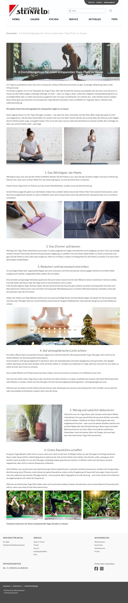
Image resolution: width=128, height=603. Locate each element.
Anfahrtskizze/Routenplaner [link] (14, 545)
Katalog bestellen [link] (40, 551)
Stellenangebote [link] (109, 2)
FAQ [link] (35, 554)
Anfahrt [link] (99, 2)
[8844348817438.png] (34, 11)
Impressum (6, 586)
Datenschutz (17, 586)
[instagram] (102, 568)
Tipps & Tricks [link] (39, 542)
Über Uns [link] (91, 2)
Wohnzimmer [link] (99, 542)
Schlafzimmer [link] (99, 548)
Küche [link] (97, 551)
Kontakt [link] (6, 542)
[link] (16, 19)
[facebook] (96, 568)
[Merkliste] (111, 11)
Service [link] (36, 548)
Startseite (11, 33)
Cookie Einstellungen (31, 586)
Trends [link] (36, 545)
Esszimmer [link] (98, 545)
